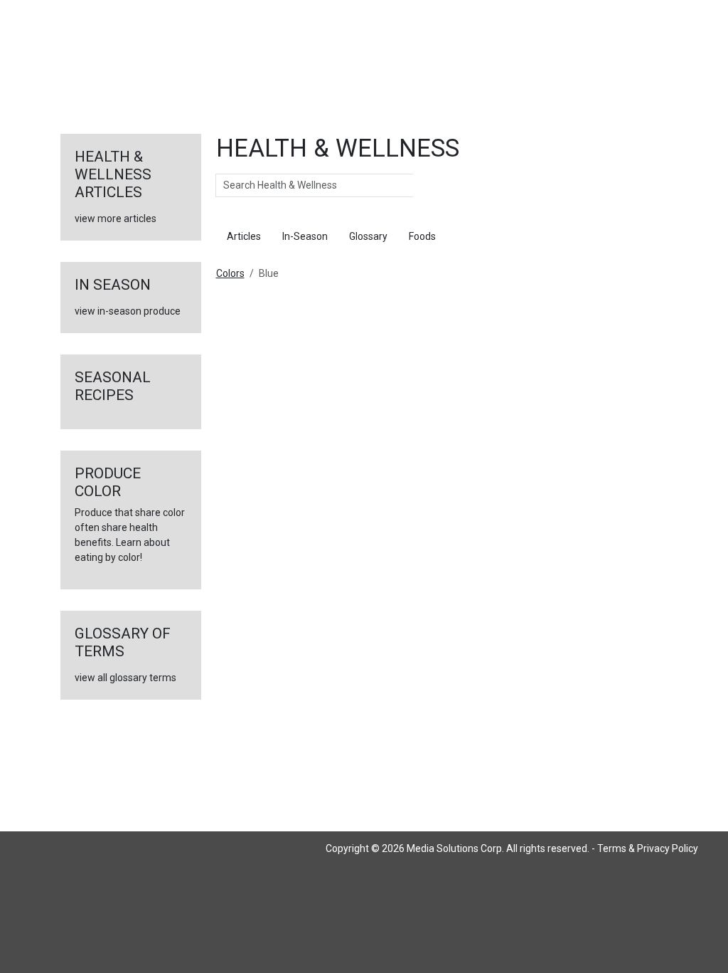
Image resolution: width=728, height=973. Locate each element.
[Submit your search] (427, 186)
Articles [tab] (244, 236)
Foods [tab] (422, 236)
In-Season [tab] (305, 236)
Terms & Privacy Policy (647, 848)
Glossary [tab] (368, 236)
